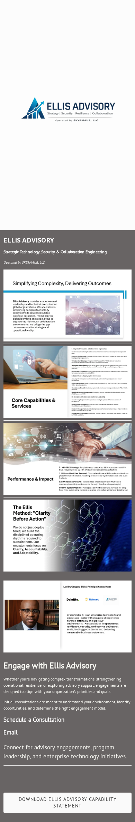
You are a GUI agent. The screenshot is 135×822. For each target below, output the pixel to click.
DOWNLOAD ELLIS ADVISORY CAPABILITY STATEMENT (68, 802)
